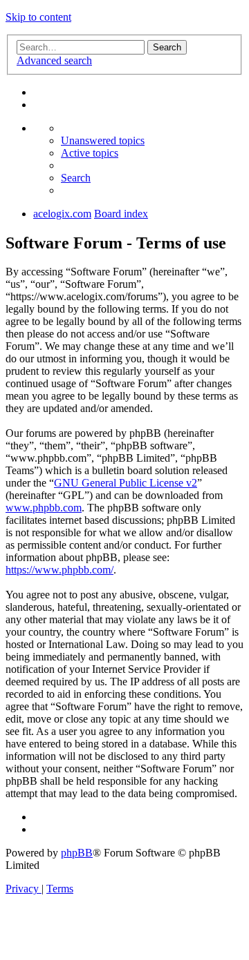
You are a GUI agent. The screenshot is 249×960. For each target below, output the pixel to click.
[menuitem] (103, 140)
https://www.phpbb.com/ (59, 570)
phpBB (77, 853)
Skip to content (38, 17)
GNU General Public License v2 (125, 483)
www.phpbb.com (44, 507)
